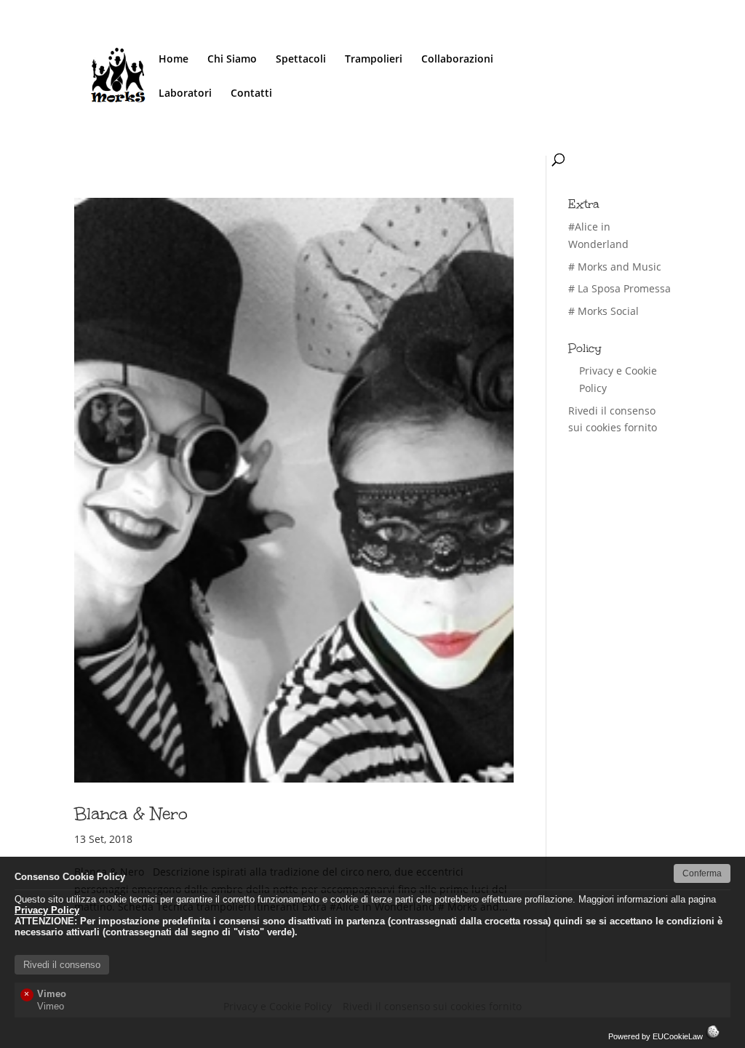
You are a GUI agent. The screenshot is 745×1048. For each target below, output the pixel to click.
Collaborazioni (457, 59)
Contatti (251, 94)
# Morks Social (603, 311)
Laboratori (185, 94)
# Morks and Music (614, 266)
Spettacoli (301, 59)
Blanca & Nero (131, 813)
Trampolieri (373, 59)
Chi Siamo (232, 59)
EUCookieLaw (679, 1036)
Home (173, 59)
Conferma (702, 873)
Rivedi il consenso (61, 964)
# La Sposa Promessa (619, 288)
